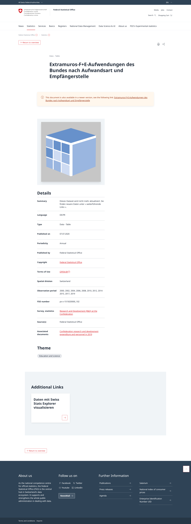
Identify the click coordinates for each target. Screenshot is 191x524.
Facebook (66, 483)
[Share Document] (163, 44)
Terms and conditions (27, 521)
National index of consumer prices (152, 491)
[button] (21, 26)
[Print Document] (158, 44)
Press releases (106, 489)
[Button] (64, 417)
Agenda (103, 495)
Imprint (39, 521)
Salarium (144, 483)
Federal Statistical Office (64, 9)
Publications (105, 483)
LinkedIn (78, 487)
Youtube (65, 487)
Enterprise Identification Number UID (151, 500)
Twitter (79, 483)
